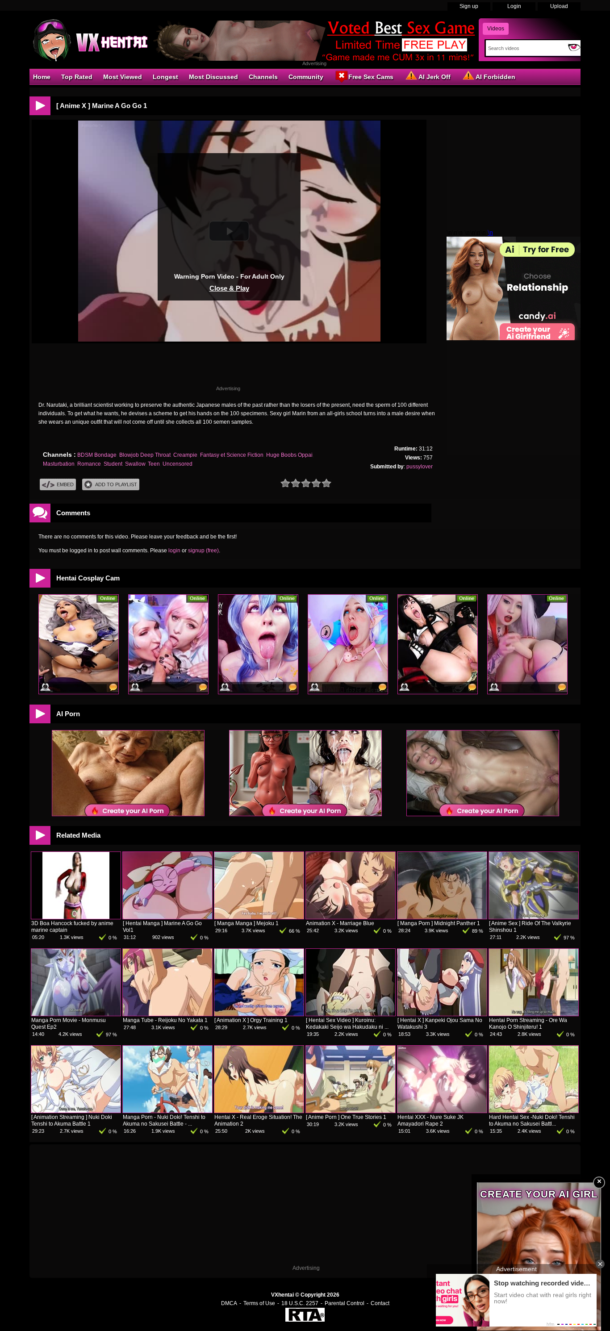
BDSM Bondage (97, 455)
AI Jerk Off (434, 76)
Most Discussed (213, 76)
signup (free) (203, 550)
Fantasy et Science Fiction (231, 455)
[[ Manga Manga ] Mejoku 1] (259, 917)
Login (514, 6)
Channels (263, 76)
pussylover (419, 466)
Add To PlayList (116, 484)
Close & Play (229, 288)
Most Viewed (122, 76)
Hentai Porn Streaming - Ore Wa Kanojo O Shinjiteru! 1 (528, 1023)
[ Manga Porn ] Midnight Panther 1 (438, 923)
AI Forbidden (495, 76)
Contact (380, 1303)
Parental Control (344, 1303)
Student (113, 464)
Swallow (135, 464)
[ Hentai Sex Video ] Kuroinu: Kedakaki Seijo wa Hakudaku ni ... (347, 1023)
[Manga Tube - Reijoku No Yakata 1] (167, 1014)
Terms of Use (259, 1303)
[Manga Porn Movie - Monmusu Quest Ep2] (76, 1014)
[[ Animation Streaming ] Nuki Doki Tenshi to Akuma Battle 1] (76, 1111)
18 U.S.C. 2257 (299, 1303)
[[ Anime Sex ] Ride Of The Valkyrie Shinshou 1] (533, 917)
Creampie (185, 455)
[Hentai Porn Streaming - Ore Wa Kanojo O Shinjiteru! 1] (533, 1014)
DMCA (229, 1303)
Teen (154, 464)
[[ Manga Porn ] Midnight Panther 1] (442, 917)
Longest (165, 76)
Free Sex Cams (370, 76)
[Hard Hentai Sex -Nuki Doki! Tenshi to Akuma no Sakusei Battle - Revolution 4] (533, 1111)
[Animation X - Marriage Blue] (350, 917)
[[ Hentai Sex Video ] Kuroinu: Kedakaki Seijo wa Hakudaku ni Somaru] (350, 1014)
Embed (65, 484)
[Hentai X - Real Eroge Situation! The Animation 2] (259, 1111)
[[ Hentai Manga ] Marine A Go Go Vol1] (167, 917)
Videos (495, 28)
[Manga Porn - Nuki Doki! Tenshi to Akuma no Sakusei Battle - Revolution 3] (167, 1111)
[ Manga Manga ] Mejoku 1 (246, 923)
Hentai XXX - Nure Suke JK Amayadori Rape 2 (430, 1120)
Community (305, 76)
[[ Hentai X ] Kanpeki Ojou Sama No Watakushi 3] (442, 1014)
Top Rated (76, 76)
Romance (89, 464)
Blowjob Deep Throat (145, 455)
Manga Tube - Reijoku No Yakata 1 (165, 1020)
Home (41, 76)
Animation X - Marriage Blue (340, 923)
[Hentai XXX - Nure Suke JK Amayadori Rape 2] (442, 1111)
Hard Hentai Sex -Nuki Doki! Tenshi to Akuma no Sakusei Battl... (532, 1120)
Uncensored (177, 464)
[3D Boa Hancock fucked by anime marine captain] (76, 917)
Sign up (469, 6)
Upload (559, 6)
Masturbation (59, 464)
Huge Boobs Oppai (289, 455)
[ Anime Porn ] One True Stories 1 (346, 1117)
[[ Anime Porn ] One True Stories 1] (350, 1111)
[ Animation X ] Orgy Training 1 (251, 1020)
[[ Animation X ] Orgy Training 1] (259, 1014)
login (174, 550)
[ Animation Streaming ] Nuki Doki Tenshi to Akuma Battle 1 (71, 1120)
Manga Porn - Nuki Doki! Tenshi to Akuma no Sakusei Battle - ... (164, 1120)
